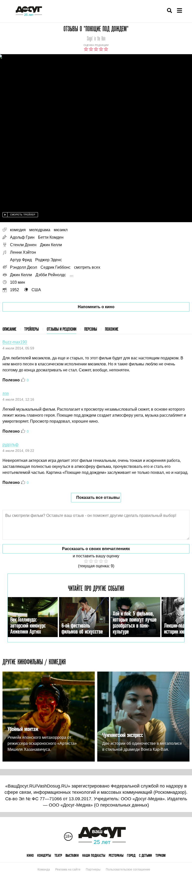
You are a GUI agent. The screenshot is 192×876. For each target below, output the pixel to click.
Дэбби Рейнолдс (51, 275)
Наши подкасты (93, 855)
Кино (30, 855)
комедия (18, 230)
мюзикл (61, 230)
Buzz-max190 (14, 342)
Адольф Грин (22, 237)
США (36, 290)
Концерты (44, 855)
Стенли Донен (23, 245)
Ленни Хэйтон (23, 252)
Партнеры (93, 869)
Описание (9, 329)
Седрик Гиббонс (55, 267)
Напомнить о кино (96, 307)
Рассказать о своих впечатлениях (96, 549)
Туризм (161, 855)
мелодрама (39, 230)
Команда (44, 869)
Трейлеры (31, 329)
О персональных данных (122, 805)
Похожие (111, 329)
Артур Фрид (21, 260)
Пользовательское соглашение (128, 869)
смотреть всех (87, 267)
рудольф (10, 444)
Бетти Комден (51, 237)
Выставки (72, 855)
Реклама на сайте (67, 869)
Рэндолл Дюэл (23, 267)
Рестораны (116, 855)
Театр (58, 855)
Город (131, 855)
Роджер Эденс (48, 260)
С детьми (145, 855)
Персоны (90, 329)
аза (5, 393)
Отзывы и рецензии (61, 329)
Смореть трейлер (22, 214)
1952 (14, 290)
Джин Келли (51, 245)
